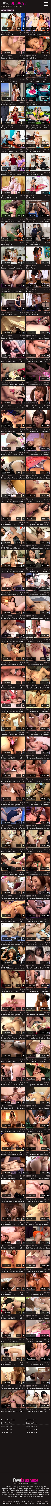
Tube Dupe (6, 29)
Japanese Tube (6, 1426)
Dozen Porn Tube (8, 1420)
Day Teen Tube (6, 1423)
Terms (5, 1503)
